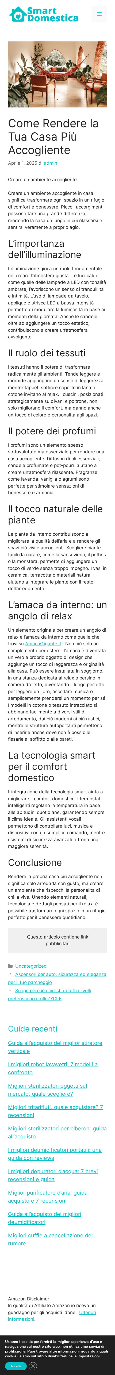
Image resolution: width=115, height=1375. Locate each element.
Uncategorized (31, 966)
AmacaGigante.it (43, 643)
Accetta (15, 1366)
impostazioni (89, 1356)
